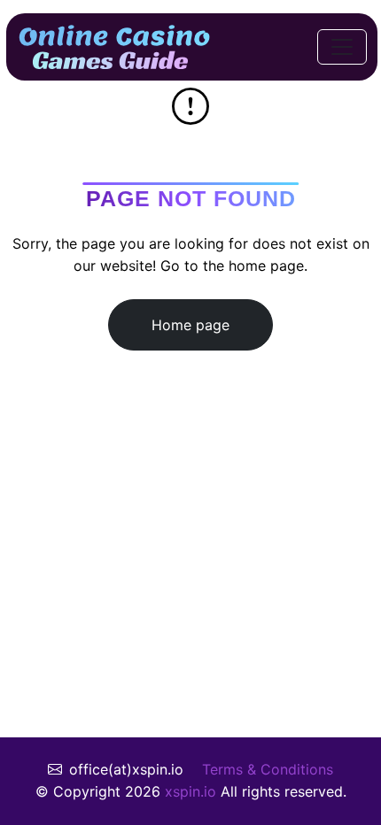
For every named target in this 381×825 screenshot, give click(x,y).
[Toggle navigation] (342, 47)
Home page (190, 325)
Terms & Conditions (267, 769)
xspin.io (190, 791)
